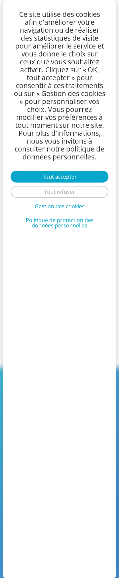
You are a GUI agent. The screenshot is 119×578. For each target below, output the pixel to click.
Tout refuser (59, 191)
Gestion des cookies (60, 206)
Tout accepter (60, 176)
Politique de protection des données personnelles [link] (60, 223)
